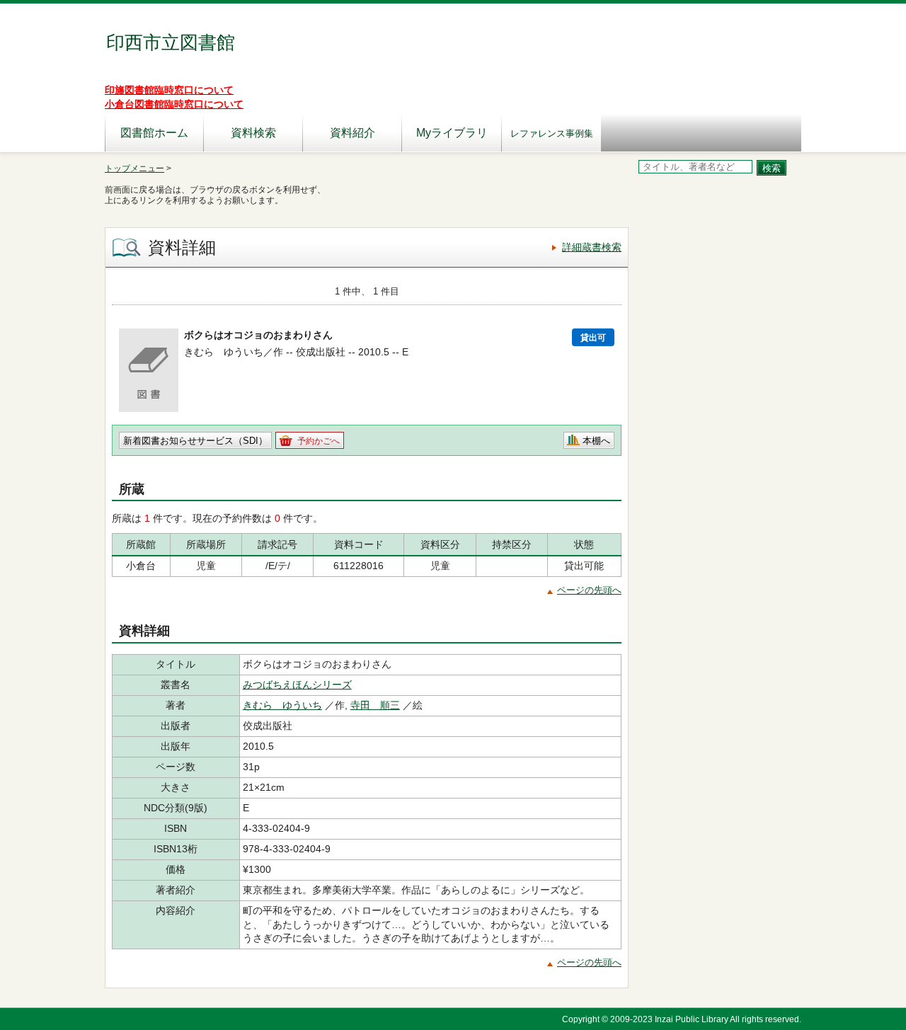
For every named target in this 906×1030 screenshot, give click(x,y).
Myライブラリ (452, 133)
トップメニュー (134, 168)
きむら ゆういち (282, 705)
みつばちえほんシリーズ (297, 684)
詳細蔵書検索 (591, 247)
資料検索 (253, 133)
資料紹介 (352, 133)
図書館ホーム (154, 133)
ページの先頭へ (589, 590)
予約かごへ (318, 441)
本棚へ (596, 440)
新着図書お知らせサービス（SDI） (195, 440)
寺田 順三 (375, 705)
